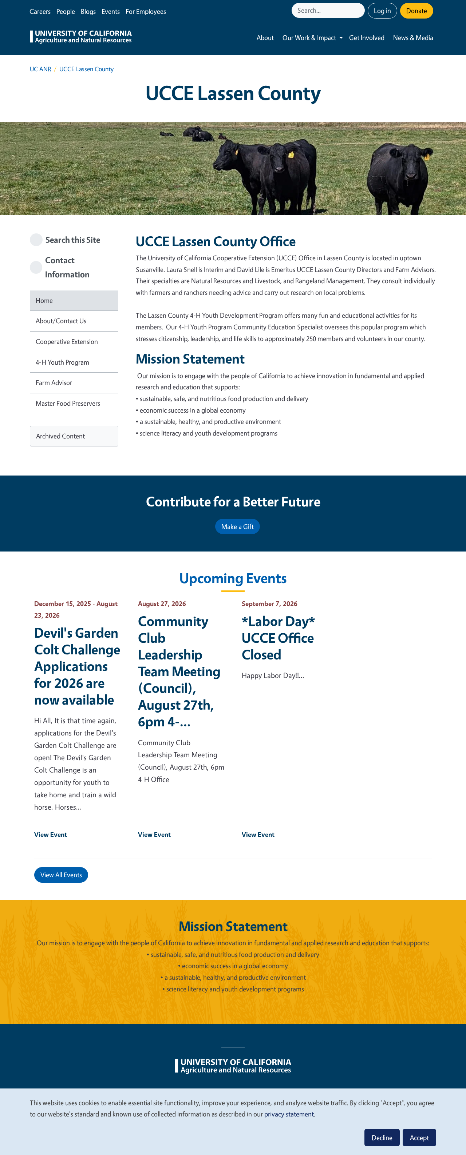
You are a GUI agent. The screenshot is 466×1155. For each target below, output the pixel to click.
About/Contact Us (61, 320)
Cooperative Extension (67, 341)
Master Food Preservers (68, 403)
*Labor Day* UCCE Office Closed (278, 638)
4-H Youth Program (62, 362)
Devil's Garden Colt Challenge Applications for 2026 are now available (77, 666)
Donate (416, 10)
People (65, 11)
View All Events (61, 874)
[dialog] (233, 1121)
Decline (382, 1137)
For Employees (146, 11)
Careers (40, 11)
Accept (419, 1137)
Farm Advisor (54, 382)
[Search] (360, 10)
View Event (50, 834)
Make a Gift (237, 526)
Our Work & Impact (309, 37)
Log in (382, 10)
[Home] (81, 38)
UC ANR (40, 69)
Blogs (88, 11)
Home (44, 300)
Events (111, 11)
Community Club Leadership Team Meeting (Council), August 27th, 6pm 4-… (179, 671)
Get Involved (366, 37)
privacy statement (289, 1114)
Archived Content (60, 436)
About (265, 37)
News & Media (413, 37)
